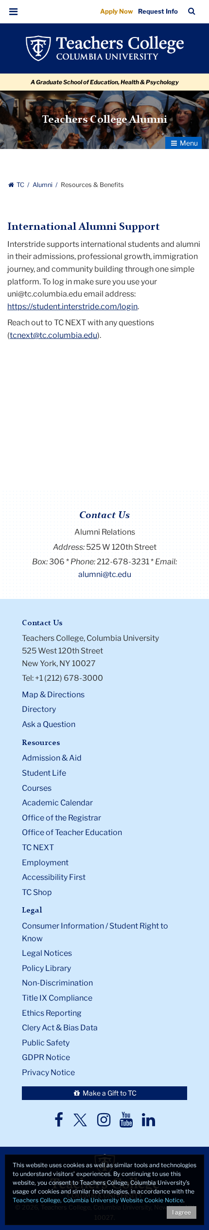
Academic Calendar (57, 802)
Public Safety (46, 1042)
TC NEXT (38, 847)
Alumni (43, 184)
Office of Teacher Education (72, 832)
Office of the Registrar (61, 817)
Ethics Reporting (52, 1013)
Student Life (44, 773)
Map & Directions (53, 694)
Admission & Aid (52, 758)
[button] (13, 12)
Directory (39, 709)
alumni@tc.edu (104, 574)
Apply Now (116, 11)
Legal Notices (47, 953)
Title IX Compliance (57, 998)
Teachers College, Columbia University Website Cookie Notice (98, 1200)
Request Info (158, 11)
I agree (181, 1212)
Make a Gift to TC (109, 1093)
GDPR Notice (46, 1057)
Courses (37, 788)
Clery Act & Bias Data (60, 1027)
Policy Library (46, 968)
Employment (45, 862)
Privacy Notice (48, 1072)
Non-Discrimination (57, 983)
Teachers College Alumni (104, 119)
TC (20, 184)
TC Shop (37, 892)
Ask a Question (48, 724)
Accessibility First (54, 877)
